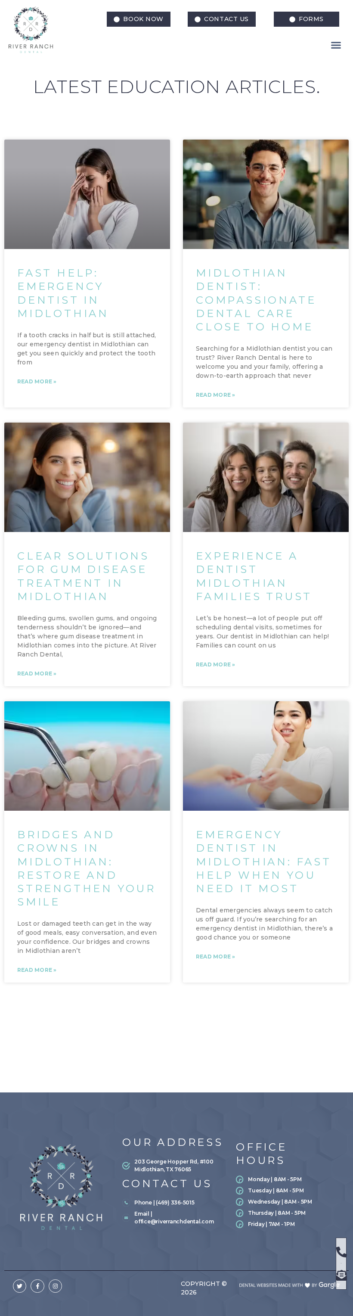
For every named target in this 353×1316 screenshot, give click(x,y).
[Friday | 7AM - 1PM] (288, 1226)
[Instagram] (55, 1286)
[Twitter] (19, 1286)
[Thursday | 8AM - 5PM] (288, 1214)
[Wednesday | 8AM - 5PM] (288, 1203)
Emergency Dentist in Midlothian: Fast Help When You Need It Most (263, 861)
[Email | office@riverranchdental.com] (174, 1219)
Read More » (37, 381)
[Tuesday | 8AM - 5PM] (288, 1192)
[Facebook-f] (37, 1286)
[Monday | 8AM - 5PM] (288, 1181)
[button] (222, 19)
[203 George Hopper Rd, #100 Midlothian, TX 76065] (172, 1167)
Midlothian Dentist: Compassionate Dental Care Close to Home (256, 300)
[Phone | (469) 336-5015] (174, 1204)
